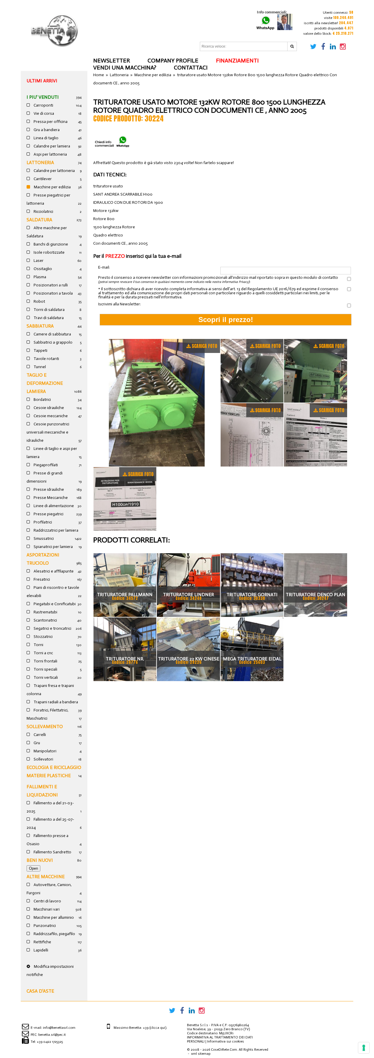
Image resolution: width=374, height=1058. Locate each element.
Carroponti (43, 105)
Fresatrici (41, 579)
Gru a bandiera (46, 129)
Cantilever (42, 178)
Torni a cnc (43, 652)
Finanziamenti (237, 60)
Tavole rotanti (46, 358)
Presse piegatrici (48, 513)
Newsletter (111, 60)
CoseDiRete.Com (224, 1049)
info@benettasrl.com (59, 1028)
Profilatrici (42, 522)
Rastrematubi (45, 612)
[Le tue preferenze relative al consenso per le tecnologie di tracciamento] (363, 1047)
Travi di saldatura (48, 317)
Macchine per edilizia (52, 187)
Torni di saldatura (49, 309)
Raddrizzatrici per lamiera (55, 530)
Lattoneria (40, 162)
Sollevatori (43, 759)
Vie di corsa (43, 113)
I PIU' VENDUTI (43, 97)
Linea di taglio (45, 137)
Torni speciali (45, 669)
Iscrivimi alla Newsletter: (119, 304)
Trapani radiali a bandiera (55, 701)
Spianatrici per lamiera (53, 546)
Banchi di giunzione (50, 244)
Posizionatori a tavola (53, 293)
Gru (36, 742)
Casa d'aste (40, 991)
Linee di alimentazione (53, 505)
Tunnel (39, 366)
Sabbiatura (40, 326)
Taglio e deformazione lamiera (45, 383)
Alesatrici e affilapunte (53, 571)
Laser (38, 260)
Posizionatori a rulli (50, 285)
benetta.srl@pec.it (52, 1035)
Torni (38, 644)
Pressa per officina (50, 121)
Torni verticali (45, 677)
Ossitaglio (42, 268)
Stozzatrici (43, 636)
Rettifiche (42, 941)
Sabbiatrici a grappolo (52, 342)
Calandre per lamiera (51, 146)
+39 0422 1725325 (50, 1042)
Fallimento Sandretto (52, 852)
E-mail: (104, 267)
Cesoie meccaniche (50, 415)
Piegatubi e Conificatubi (54, 603)
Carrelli (39, 734)
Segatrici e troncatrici (52, 628)
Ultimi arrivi (42, 80)
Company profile (173, 60)
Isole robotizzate (49, 252)
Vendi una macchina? (124, 67)
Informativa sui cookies (225, 1041)
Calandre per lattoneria (54, 170)
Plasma (39, 276)
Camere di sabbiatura (52, 334)
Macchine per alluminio (53, 917)
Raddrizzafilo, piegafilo (54, 933)
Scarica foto (204, 345)
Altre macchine (46, 876)
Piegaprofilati (45, 464)
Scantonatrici (45, 620)
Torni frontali (45, 661)
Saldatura (39, 219)
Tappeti (40, 350)
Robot (39, 301)
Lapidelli (40, 950)
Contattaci (190, 67)
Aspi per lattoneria (50, 154)
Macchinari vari (46, 909)
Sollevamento (45, 726)
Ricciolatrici (43, 211)
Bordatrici (42, 399)
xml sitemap (200, 1054)
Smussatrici (43, 538)
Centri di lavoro (47, 901)
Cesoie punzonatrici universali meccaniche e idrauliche (48, 432)
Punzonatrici (44, 925)
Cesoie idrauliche (48, 407)
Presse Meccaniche (50, 497)
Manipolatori (44, 751)
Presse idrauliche (48, 489)
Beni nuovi (40, 860)
